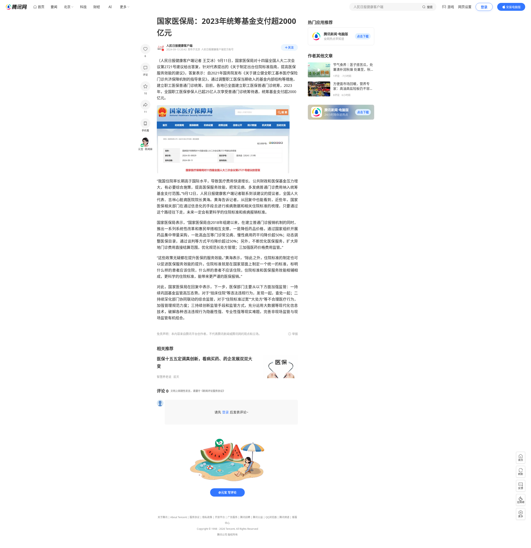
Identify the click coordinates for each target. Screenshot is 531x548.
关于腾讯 (163, 517)
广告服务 (232, 517)
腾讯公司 (222, 534)
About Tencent (178, 517)
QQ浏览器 (271, 517)
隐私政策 (207, 517)
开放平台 (220, 517)
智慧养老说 (164, 376)
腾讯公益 (258, 517)
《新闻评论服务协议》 (212, 391)
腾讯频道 (284, 517)
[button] (363, 36)
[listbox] (227, 362)
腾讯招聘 (245, 517)
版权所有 (233, 534)
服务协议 (195, 517)
